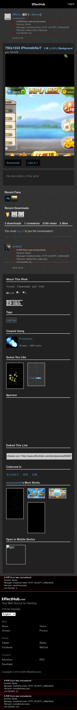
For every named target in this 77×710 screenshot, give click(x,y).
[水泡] (36, 517)
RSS (41, 659)
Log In (20, 231)
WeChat (43, 647)
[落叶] (57, 493)
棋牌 (25, 474)
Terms (42, 626)
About (5, 626)
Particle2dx (26, 338)
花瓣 (34, 474)
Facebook (7, 647)
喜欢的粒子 (12, 474)
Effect (16, 14)
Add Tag (11, 320)
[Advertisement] (25, 419)
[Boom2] (15, 376)
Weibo (42, 642)
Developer (7, 664)
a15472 (17, 246)
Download (13, 163)
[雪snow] (15, 503)
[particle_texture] (36, 374)
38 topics (23, 345)
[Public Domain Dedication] (14, 305)
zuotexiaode (19, 18)
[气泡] (36, 493)
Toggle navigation (4, 3)
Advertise (7, 659)
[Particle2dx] (11, 343)
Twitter (5, 642)
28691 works (35, 345)
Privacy (43, 630)
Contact (6, 630)
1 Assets (34, 14)
